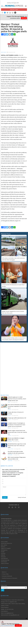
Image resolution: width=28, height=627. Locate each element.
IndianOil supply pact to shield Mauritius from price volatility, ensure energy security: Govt (17, 398)
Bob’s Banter (4, 545)
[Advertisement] (9, 352)
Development (4, 550)
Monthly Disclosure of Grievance (9, 578)
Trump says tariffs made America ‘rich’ (17, 418)
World (9, 415)
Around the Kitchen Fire (6, 543)
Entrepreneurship (5, 560)
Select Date (4, 585)
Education (3, 556)
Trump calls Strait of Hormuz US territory (15, 412)
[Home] (13, 5)
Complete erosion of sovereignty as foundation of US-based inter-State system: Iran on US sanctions (16, 424)
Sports (9, 435)
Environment (4, 561)
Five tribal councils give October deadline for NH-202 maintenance (16, 452)
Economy (3, 553)
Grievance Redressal (7, 576)
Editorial (3, 555)
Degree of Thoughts (6, 548)
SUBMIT (5, 497)
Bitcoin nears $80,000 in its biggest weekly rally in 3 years (16, 438)
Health (9, 409)
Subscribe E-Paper (14, 9)
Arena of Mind (4, 541)
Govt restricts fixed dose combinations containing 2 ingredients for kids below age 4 (17, 406)
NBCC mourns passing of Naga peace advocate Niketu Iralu (17, 458)
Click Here (24, 18)
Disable (2, 551)
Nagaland (10, 454)
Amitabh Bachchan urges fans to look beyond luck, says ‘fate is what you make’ (17, 445)
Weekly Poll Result (22, 497)
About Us (4, 572)
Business (10, 441)
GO (2, 590)
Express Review (5, 563)
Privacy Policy (5, 574)
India (9, 402)
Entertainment (4, 558)
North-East (3, 52)
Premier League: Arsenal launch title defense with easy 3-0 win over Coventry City (17, 432)
